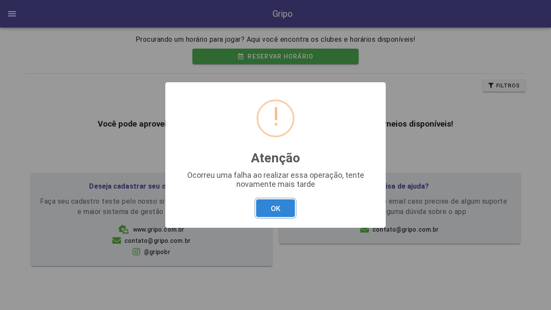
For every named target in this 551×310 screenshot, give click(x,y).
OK (275, 208)
